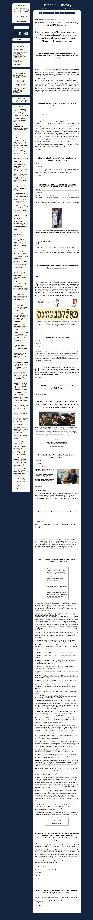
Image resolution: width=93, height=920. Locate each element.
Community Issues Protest (64, 404)
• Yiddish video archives (18, 83)
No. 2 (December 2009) (58, 797)
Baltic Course (61, 146)
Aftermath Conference (56, 543)
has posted (61, 351)
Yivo (37, 205)
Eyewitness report (60, 714)
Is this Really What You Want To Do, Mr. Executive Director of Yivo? (57, 456)
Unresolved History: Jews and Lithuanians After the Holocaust (57, 350)
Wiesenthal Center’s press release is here (63, 751)
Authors (52, 12)
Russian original (49, 480)
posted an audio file (58, 199)
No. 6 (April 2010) (58, 798)
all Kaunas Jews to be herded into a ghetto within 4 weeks (57, 435)
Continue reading (38, 44)
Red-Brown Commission (67, 32)
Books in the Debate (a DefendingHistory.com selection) (19, 201)
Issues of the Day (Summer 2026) (20, 136)
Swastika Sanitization (57, 823)
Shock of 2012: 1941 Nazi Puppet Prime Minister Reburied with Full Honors (57, 387)
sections (25, 8)
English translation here (49, 682)
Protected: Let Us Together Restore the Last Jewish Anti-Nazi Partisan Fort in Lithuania (20, 407)
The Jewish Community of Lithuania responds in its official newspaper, (58, 685)
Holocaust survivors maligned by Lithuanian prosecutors (63, 80)
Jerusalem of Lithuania (40, 686)
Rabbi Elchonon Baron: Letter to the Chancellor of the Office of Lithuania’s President (20, 327)
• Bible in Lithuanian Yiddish (19, 85)
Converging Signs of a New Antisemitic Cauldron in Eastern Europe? (20, 159)
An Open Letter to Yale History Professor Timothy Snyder (57, 511)
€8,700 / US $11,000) (61, 431)
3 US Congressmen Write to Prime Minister (58, 406)
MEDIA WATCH (52, 64)
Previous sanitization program (57, 445)
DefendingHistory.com (44, 854)
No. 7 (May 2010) (67, 798)
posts (20, 9)
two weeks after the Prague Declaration (47, 624)
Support (73, 12)
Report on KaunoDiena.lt (51, 640)
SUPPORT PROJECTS (17, 92)
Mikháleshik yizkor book (18, 54)
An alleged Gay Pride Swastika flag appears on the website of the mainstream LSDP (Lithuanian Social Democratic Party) (56, 696)
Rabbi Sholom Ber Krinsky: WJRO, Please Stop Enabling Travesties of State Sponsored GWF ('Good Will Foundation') (20, 209)
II (67, 541)
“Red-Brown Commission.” (57, 87)
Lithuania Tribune (44, 122)
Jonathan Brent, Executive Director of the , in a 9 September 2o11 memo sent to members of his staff (56, 578)
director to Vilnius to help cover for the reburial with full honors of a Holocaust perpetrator (57, 84)
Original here (67, 785)
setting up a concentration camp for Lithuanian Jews (55, 433)
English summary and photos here (52, 722)
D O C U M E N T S (39, 192)
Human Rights (21, 39)
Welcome (21, 5)
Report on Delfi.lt (47, 652)
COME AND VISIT (21, 98)
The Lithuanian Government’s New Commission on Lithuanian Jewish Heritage (57, 159)
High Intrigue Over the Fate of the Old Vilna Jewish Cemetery (57, 104)
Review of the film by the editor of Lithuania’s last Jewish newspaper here (55, 737)
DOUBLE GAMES (72, 64)
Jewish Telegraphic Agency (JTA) (51, 671)
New (44, 12)
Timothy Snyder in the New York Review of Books (47, 749)
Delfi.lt (41, 722)
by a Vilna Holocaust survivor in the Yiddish (59, 88)
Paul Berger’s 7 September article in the (64, 848)
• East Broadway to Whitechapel (20, 87)
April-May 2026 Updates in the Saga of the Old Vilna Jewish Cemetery (20, 419)
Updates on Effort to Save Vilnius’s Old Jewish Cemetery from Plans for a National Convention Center (20, 355)
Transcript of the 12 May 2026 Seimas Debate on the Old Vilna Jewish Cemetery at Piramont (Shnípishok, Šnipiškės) (20, 307)
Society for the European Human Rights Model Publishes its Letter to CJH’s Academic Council (57, 891)
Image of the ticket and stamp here (55, 737)
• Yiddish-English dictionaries (19, 76)
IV (71, 541)
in (57, 146)
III (69, 541)
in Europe (75, 626)
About (66, 12)
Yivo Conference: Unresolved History (56, 337)
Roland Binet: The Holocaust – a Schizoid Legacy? (19, 234)
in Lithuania (40, 627)
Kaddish (15, 63)
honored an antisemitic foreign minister (54, 79)
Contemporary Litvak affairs (19, 56)
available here (38, 172)
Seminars (19, 11)
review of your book (53, 546)
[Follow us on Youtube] (24, 34)
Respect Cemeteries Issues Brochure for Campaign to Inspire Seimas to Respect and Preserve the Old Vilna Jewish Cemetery (20, 264)
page (36, 204)
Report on (37, 722)
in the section (59, 358)
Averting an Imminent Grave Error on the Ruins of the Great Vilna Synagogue (20, 194)
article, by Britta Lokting (60, 69)
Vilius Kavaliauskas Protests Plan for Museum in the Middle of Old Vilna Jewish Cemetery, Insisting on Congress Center (20, 472)
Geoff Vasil (40, 347)
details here (70, 746)
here (70, 435)
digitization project (59, 76)
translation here (39, 90)
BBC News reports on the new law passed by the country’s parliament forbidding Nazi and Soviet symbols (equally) (55, 613)
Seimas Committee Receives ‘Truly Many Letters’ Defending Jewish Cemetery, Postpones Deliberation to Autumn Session (20, 274)
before (48, 353)
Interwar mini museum (18, 49)
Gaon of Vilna (16, 53)
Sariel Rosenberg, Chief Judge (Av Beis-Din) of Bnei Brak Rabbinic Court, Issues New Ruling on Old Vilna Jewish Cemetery (20, 144)
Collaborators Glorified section (57, 442)
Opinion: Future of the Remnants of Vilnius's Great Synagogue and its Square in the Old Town (20, 152)
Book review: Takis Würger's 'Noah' (18, 442)
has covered (54, 355)
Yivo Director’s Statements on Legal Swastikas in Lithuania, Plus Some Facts (57, 560)
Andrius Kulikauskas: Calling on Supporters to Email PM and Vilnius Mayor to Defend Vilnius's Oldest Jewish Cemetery (20, 168)
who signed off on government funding (51, 431)
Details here (43, 737)
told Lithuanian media (65, 131)
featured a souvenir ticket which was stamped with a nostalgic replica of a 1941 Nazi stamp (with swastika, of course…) (56, 729)
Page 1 (40, 12)
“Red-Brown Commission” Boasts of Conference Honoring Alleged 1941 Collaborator (56, 23)
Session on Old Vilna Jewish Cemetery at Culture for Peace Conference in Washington (20, 187)
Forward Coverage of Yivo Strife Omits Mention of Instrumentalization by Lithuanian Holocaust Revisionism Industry (57, 55)
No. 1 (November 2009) (46, 797)
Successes (62, 12)
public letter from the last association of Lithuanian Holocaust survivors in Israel (55, 849)
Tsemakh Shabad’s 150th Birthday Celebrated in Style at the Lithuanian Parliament (57, 266)
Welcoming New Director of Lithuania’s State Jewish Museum (20, 437)
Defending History (56, 5)
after (52, 353)
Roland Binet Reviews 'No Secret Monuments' (20, 414)
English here (61, 640)
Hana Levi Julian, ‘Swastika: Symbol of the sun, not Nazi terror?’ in (59, 675)
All (69, 12)
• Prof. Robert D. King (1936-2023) (20, 81)
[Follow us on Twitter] (15, 36)
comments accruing (63, 353)
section (40, 204)
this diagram (46, 648)
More (21, 479)
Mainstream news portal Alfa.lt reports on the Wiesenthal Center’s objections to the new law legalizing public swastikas (54, 667)
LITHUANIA (21, 101)
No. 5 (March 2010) (48, 798)
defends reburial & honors (70, 431)
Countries (57, 12)
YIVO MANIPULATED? (42, 64)
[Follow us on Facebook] (19, 34)
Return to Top (38, 914)
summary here (46, 787)
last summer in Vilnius (61, 356)
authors (21, 8)
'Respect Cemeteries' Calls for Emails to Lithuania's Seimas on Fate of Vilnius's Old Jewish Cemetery (20, 347)
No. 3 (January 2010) (70, 797)
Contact (23, 11)
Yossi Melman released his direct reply (61, 861)
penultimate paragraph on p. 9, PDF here (45, 809)
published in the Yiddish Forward (72, 197)
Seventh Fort (44, 435)
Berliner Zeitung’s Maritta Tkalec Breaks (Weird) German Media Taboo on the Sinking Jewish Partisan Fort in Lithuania (20, 255)
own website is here (47, 360)
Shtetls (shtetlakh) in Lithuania (20, 52)
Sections (48, 12)
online (50, 500)
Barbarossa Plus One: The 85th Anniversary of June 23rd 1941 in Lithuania (20, 217)
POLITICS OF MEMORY (62, 64)
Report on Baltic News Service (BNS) (52, 655)
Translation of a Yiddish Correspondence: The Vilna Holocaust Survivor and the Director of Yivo (57, 185)
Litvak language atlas (18, 50)
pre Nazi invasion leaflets (71, 727)
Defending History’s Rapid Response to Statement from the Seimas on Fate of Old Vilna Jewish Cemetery (20, 399)
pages (24, 9)
